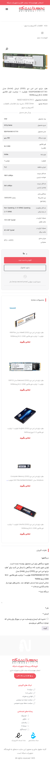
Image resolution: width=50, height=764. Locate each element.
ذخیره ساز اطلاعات (17, 103)
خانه (45, 25)
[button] (6, 49)
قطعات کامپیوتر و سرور (33, 25)
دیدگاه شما (44, 591)
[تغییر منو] (7, 9)
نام (47, 608)
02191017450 (25, 676)
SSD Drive (29, 103)
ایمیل (46, 613)
